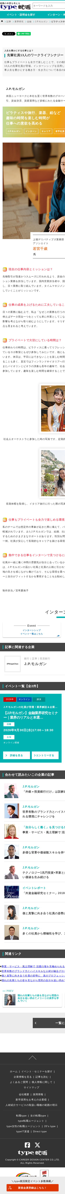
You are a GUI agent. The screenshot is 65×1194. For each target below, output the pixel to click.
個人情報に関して (42, 1082)
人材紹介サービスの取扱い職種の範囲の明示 (32, 1105)
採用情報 (38, 1094)
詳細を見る (16, 755)
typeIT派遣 (22, 1131)
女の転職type (38, 1115)
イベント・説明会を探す (21, 14)
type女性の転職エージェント (24, 1126)
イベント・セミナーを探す (37, 1071)
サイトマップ (31, 1087)
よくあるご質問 (19, 1082)
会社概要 (24, 1094)
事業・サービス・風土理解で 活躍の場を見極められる (33, 966)
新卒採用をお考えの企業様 (31, 1099)
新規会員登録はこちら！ (32, 1187)
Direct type (40, 1131)
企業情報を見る (23, 1076)
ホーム (14, 1071)
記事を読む (42, 1076)
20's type (50, 1126)
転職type (21, 1115)
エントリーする (45, 755)
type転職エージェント (31, 1120)
